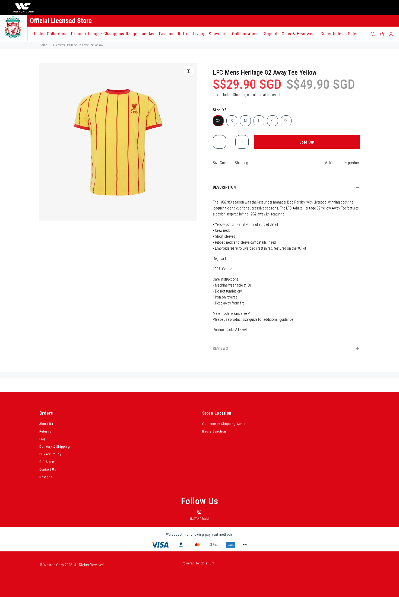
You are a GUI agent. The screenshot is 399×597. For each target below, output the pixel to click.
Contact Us (47, 469)
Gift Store (46, 462)
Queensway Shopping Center (224, 424)
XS (218, 121)
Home (43, 45)
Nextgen (45, 477)
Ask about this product (342, 163)
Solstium (207, 563)
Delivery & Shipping (54, 447)
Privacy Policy (50, 454)
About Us (46, 424)
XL (272, 121)
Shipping (239, 95)
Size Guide (220, 163)
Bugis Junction (214, 431)
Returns (45, 431)
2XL (286, 121)
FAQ (42, 439)
